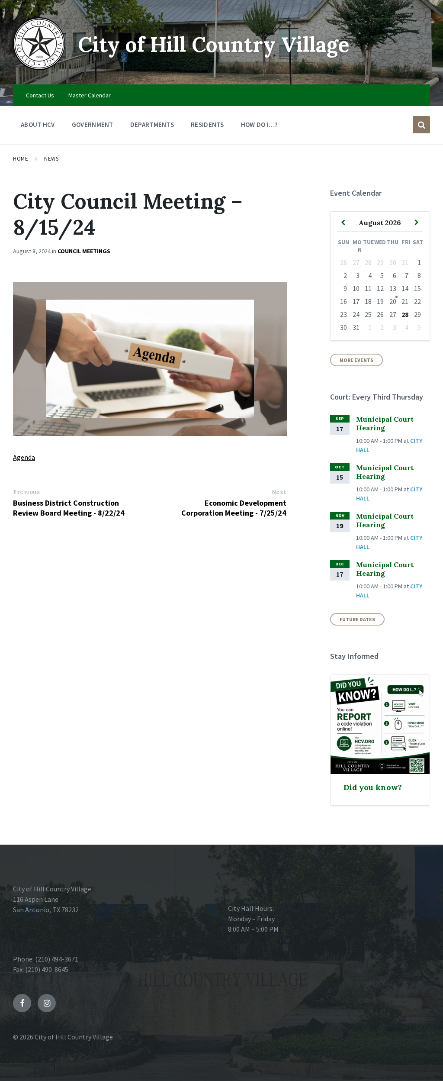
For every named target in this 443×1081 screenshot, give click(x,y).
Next (279, 492)
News (51, 158)
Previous (26, 492)
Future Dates (357, 619)
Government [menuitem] (92, 124)
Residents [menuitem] (207, 124)
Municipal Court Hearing (385, 423)
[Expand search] (421, 124)
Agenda (24, 457)
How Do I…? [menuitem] (259, 124)
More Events (356, 360)
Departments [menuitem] (152, 124)
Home (20, 158)
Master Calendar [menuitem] (89, 95)
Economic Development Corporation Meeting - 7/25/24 (233, 508)
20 (392, 301)
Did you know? (372, 787)
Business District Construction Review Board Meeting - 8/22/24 (69, 508)
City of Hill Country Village (214, 44)
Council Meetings (84, 251)
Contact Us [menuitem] (40, 95)
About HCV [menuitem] (38, 124)
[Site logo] (39, 67)
